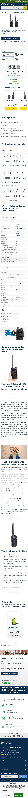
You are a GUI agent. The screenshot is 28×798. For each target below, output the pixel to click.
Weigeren (4, 790)
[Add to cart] (11, 108)
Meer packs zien (13, 200)
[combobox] (14, 8)
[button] (2, 29)
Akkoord (18, 795)
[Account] (19, 4)
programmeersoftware (21, 434)
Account (19, 4)
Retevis (5, 33)
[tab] (14, 117)
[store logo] (7, 4)
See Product (14, 635)
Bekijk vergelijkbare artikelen (10, 38)
